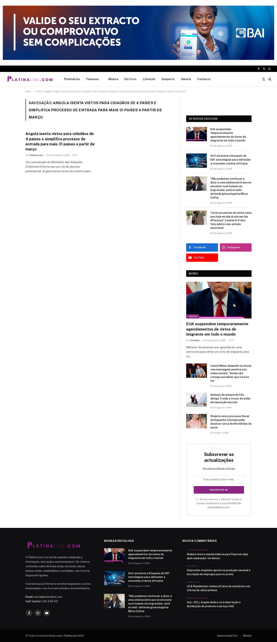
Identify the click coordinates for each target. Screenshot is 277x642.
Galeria (186, 79)
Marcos (191, 582)
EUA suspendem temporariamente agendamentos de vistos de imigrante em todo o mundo (228, 135)
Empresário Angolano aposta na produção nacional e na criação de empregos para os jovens (218, 572)
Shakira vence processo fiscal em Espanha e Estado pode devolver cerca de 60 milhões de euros (230, 422)
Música (113, 79)
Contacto (203, 79)
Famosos (92, 79)
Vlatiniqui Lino (195, 550)
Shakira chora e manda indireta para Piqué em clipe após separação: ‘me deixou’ (217, 556)
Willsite (247, 635)
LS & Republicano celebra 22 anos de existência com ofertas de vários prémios (218, 588)
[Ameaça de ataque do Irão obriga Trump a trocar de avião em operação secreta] (196, 399)
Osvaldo (195, 340)
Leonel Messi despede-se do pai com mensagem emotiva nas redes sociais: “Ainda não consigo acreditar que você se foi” (230, 373)
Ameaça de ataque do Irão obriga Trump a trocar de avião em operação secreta (230, 398)
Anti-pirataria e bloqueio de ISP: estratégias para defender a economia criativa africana (230, 159)
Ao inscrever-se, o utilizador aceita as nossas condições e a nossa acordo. (219, 503)
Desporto (168, 79)
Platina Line (36, 155)
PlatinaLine (72, 79)
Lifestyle (149, 79)
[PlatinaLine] (30, 79)
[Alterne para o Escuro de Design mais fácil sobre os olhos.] (264, 79)
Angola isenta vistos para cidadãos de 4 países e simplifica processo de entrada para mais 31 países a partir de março (60, 141)
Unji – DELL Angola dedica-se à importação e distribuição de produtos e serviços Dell (214, 604)
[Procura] (269, 79)
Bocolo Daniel (195, 598)
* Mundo (193, 316)
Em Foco (130, 79)
